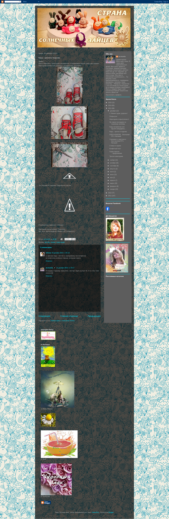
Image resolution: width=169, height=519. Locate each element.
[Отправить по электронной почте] (65, 239)
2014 (110, 105)
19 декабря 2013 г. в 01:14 (61, 253)
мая (111, 177)
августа (113, 169)
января (112, 189)
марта (112, 183)
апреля (112, 180)
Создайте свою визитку (112, 211)
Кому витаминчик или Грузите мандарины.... (118, 128)
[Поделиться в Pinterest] (74, 239)
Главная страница (69, 316)
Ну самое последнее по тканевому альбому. (117, 123)
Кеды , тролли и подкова (118, 131)
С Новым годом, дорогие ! (118, 113)
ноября (112, 160)
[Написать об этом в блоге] (68, 239)
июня (112, 174)
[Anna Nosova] (107, 210)
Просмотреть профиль (114, 95)
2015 (110, 102)
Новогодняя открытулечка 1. (119, 119)
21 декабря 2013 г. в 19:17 (65, 268)
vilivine (48, 253)
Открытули (113, 116)
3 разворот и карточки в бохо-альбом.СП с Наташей (117, 141)
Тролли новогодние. (116, 156)
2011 (110, 196)
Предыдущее (94, 316)
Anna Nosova (109, 206)
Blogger (111, 512)
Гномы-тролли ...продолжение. (115, 152)
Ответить (49, 261)
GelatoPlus (95, 512)
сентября (113, 166)
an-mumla (49, 268)
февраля (113, 186)
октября (113, 163)
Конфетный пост (115, 148)
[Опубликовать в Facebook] (72, 239)
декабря (113, 111)
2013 (110, 108)
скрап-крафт (60, 242)
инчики (53, 242)
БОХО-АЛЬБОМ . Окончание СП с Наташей (119, 135)
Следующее (44, 316)
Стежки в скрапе (115, 146)
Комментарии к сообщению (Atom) (62, 321)
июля (112, 172)
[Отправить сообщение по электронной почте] (61, 239)
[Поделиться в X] (70, 239)
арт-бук (47, 242)
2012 (110, 193)
